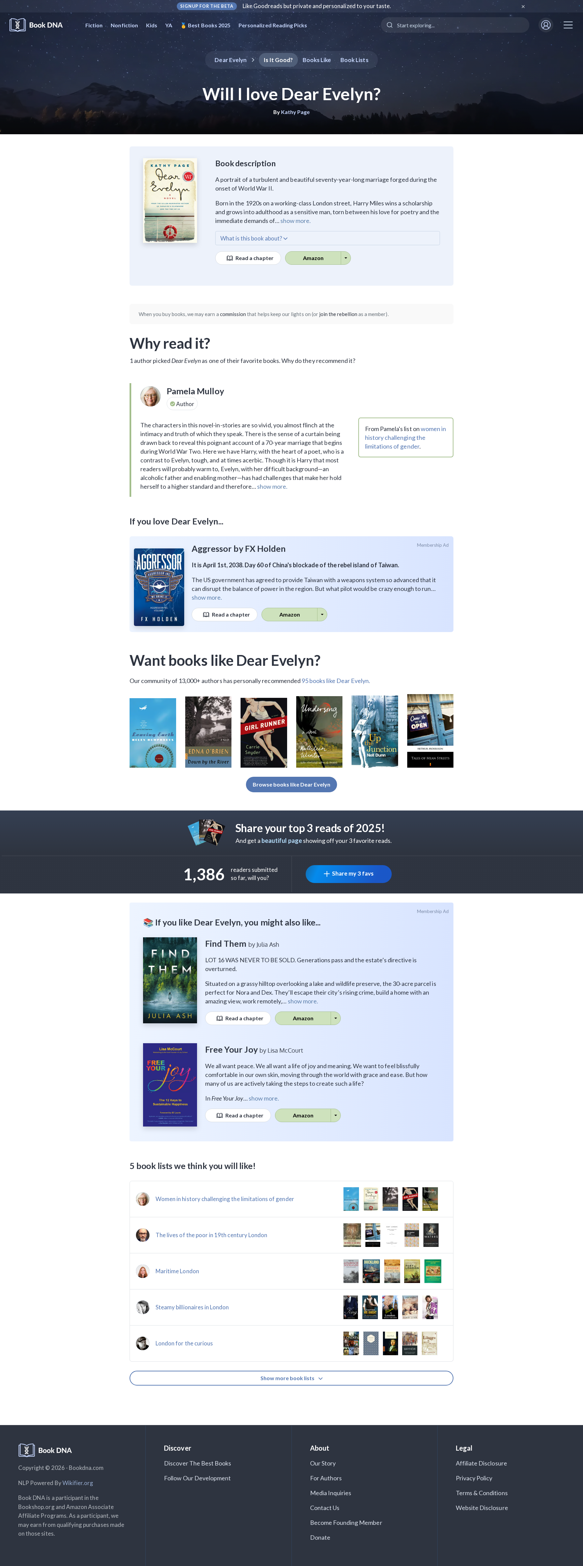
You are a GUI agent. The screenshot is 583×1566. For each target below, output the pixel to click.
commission (233, 314)
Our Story (323, 1463)
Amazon (313, 258)
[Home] (40, 25)
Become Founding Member (346, 1522)
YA (168, 25)
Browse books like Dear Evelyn (291, 784)
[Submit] (389, 25)
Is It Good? (278, 59)
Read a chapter (254, 258)
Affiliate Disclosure (481, 1463)
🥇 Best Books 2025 (205, 25)
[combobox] (455, 25)
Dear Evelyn (231, 59)
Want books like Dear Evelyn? (225, 660)
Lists (354, 59)
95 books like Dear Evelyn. (336, 680)
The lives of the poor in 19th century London (211, 1234)
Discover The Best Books (197, 1463)
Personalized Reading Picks (273, 25)
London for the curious (184, 1343)
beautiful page (281, 840)
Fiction (94, 25)
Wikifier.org (77, 1482)
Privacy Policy (474, 1478)
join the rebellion (338, 314)
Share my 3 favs (352, 873)
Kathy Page (295, 112)
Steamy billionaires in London (192, 1307)
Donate (320, 1537)
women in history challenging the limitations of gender (405, 437)
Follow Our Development (197, 1478)
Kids (151, 25)
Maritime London (177, 1271)
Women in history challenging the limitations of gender (225, 1198)
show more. (295, 220)
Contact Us (325, 1507)
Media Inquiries (331, 1493)
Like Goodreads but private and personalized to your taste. (317, 5)
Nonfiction (124, 25)
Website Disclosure (482, 1507)
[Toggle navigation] (568, 25)
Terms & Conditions (482, 1493)
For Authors (326, 1478)
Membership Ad (433, 545)
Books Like (317, 59)
